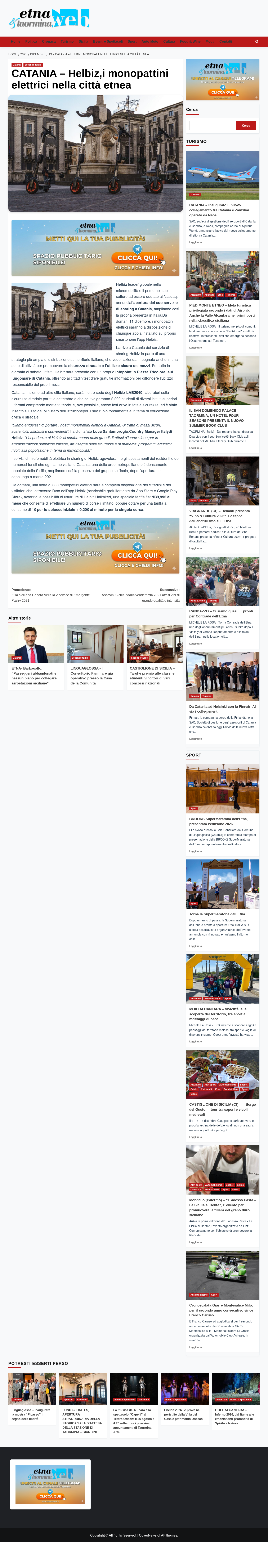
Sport (132, 41)
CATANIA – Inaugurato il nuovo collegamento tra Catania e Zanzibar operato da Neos (219, 210)
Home (15, 41)
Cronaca (49, 41)
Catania (17, 64)
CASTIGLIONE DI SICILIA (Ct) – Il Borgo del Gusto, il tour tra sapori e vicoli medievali (222, 1110)
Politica (31, 41)
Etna (220, 294)
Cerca (192, 109)
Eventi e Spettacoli (108, 41)
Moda (210, 41)
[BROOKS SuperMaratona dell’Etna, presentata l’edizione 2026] (223, 788)
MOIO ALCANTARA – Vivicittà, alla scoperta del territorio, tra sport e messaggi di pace (217, 1014)
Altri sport (210, 1084)
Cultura (169, 41)
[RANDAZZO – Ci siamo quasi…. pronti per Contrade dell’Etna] (223, 581)
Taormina (196, 400)
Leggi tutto (195, 242)
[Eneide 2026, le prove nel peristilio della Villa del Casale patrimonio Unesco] (185, 1389)
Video (194, 1094)
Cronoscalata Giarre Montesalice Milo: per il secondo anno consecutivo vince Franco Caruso (221, 1310)
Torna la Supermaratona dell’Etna (217, 914)
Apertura (209, 294)
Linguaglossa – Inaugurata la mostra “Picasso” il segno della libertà (31, 1414)
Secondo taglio (33, 64)
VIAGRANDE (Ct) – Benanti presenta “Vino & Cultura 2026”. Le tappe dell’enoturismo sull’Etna (219, 516)
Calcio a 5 (206, 1089)
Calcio (194, 1089)
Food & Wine (190, 41)
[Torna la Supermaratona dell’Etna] (223, 884)
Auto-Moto (150, 41)
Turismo (67, 41)
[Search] (257, 41)
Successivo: (140, 595)
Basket (243, 1084)
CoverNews (148, 1535)
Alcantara (196, 294)
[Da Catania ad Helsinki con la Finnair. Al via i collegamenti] (223, 676)
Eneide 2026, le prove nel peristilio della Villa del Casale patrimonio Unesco (183, 1414)
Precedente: (51, 595)
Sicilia (83, 41)
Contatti (225, 41)
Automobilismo (227, 1084)
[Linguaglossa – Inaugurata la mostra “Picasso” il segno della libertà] (32, 1389)
